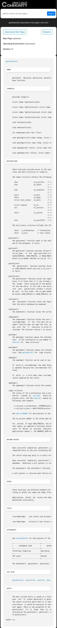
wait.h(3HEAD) (22, 413)
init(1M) (36, 396)
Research (47, 32)
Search (51, 13)
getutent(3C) (28, 353)
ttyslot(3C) (30, 580)
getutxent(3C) (12, 61)
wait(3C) (37, 398)
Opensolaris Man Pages (15, 32)
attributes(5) (22, 538)
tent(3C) (16, 342)
